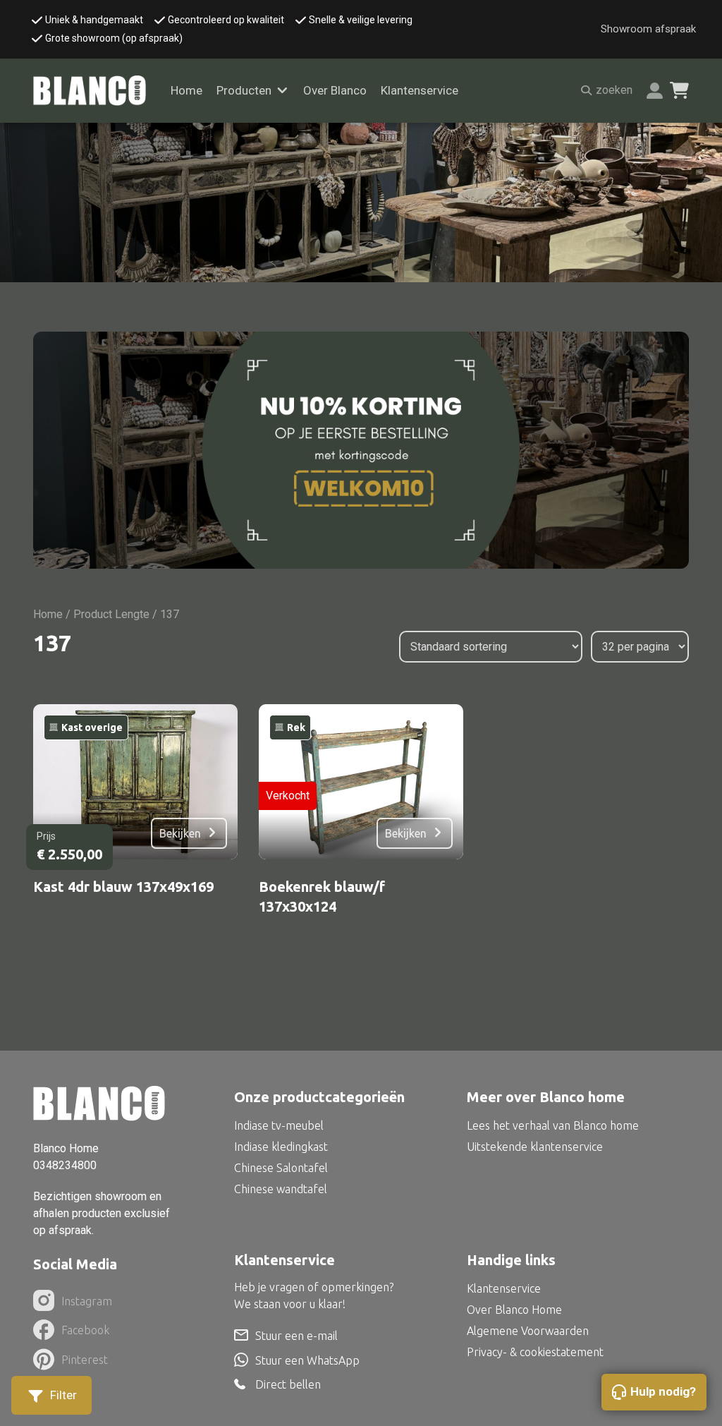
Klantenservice (419, 90)
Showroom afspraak (648, 29)
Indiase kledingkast (281, 1146)
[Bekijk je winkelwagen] (679, 90)
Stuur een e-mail (296, 1335)
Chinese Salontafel (281, 1167)
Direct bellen (288, 1385)
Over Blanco (335, 90)
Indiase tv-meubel (279, 1125)
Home (186, 90)
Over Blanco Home (514, 1309)
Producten (243, 90)
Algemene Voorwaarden (528, 1330)
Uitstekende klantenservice (535, 1146)
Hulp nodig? (663, 1391)
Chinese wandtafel (280, 1189)
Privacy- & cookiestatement (535, 1352)
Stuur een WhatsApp (307, 1360)
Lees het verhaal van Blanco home (553, 1125)
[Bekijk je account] (655, 91)
